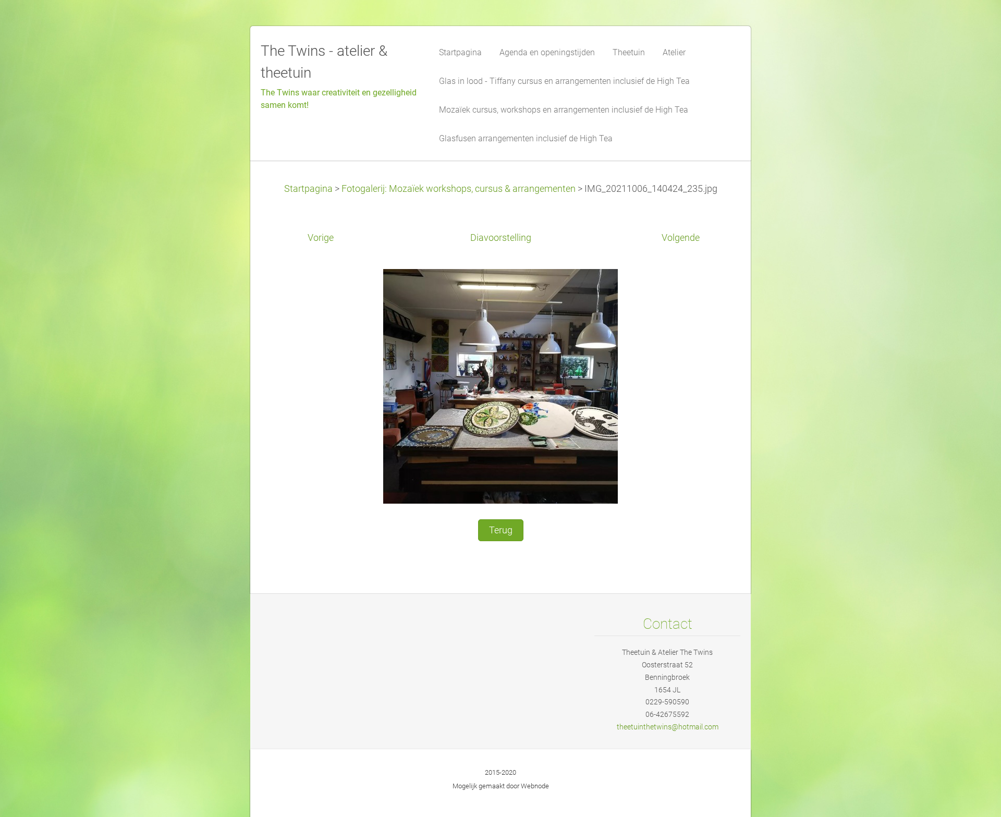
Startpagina (308, 189)
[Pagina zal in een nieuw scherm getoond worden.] (500, 385)
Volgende (681, 238)
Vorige (321, 238)
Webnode (535, 786)
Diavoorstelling (500, 238)
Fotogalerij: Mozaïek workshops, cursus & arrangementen (458, 189)
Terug (500, 530)
